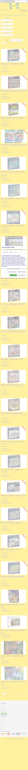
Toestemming (5, 252)
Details (11, 252)
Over (16, 252)
